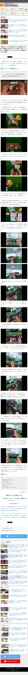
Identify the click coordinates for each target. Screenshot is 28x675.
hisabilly (4, 530)
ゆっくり (16, 8)
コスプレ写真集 (26, 9)
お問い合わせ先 (18, 668)
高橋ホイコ (24, 492)
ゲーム (13, 530)
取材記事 (21, 8)
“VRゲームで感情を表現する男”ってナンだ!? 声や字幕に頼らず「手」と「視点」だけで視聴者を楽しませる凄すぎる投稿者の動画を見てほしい (14, 508)
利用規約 (8, 668)
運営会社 (12, 668)
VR (9, 530)
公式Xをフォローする (12, 656)
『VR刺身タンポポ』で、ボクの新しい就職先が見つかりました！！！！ (14, 63)
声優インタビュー (4, 13)
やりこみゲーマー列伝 (23, 13)
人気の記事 (2, 9)
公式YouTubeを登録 (12, 661)
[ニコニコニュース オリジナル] (9, 5)
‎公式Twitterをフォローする (15, 536)
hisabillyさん (14, 61)
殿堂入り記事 (14, 13)
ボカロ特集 (11, 9)
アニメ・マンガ (7, 9)
